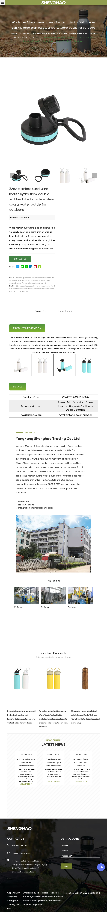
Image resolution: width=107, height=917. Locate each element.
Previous (12, 175)
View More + (26, 783)
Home (14, 33)
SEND (66, 866)
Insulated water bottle (43, 33)
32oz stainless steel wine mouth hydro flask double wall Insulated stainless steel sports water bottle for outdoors (32, 288)
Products (24, 33)
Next (94, 175)
